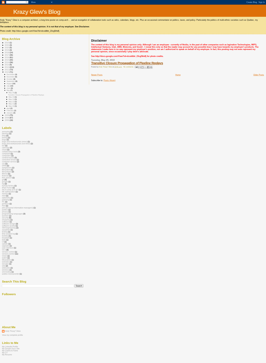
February (10, 110)
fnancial (5, 176)
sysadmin (6, 230)
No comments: (128, 67)
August (9, 83)
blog (4, 136)
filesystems (6, 172)
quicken (5, 216)
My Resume (7, 355)
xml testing (6, 272)
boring (4, 138)
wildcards (6, 268)
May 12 (12, 102)
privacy (5, 212)
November (11, 77)
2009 (7, 115)
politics (5, 210)
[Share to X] (145, 67)
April (8, 108)
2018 (7, 52)
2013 (7, 65)
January (10, 113)
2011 (7, 70)
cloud (4, 150)
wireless (5, 270)
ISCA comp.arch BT (10, 190)
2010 (7, 72)
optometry (6, 198)
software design (8, 224)
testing (5, 232)
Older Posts (258, 75)
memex (5, 194)
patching (5, 200)
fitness (4, 174)
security (5, 218)
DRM (4, 166)
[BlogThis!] (142, 67)
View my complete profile (12, 335)
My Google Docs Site (11, 349)
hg (3, 184)
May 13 (12, 99)
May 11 (11, 104)
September (11, 81)
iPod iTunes (7, 188)
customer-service (9, 162)
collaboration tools (9, 152)
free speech (7, 178)
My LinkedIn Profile (10, 347)
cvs (3, 164)
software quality (8, 226)
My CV (5, 353)
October (10, 79)
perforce (5, 204)
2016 (7, 57)
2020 (7, 48)
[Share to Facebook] (148, 67)
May (8, 90)
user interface (7, 248)
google (5, 182)
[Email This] (139, 67)
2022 (7, 45)
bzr (3, 146)
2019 (7, 50)
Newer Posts (97, 75)
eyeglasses (7, 168)
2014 (7, 62)
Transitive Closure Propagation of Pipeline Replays (127, 63)
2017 (7, 55)
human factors (8, 186)
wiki (3, 266)
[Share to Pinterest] (151, 67)
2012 (7, 67)
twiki (4, 240)
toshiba (5, 236)
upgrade (5, 246)
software (5, 222)
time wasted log (8, 234)
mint (4, 196)
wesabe (5, 264)
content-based (8, 158)
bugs (4, 140)
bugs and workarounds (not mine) (16, 144)
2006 (7, 120)
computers (6, 156)
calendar (5, 148)
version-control (8, 254)
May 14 (12, 97)
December (11, 74)
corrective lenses (9, 160)
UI (3, 242)
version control (8, 252)
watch (4, 258)
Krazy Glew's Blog (36, 11)
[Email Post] (136, 67)
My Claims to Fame (10, 351)
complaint (6, 154)
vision (4, 256)
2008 (7, 118)
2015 (7, 60)
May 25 (12, 93)
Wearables (6, 260)
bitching (5, 134)
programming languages (12, 214)
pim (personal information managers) (17, 208)
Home (178, 75)
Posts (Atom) (109, 80)
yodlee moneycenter (10, 274)
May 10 (12, 106)
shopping (6, 220)
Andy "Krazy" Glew (13, 331)
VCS (4, 250)
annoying (6, 132)
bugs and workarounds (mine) (14, 142)
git (3, 180)
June (9, 88)
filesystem (6, 170)
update (5, 244)
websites (5, 262)
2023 (7, 43)
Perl (3, 206)
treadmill (5, 238)
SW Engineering (9, 228)
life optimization (8, 192)
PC (3, 202)
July (8, 86)
